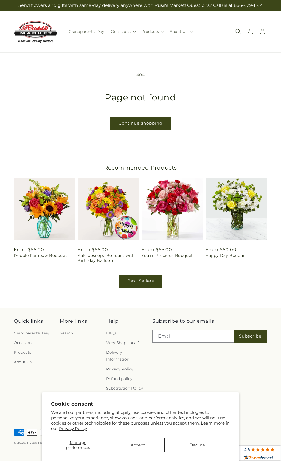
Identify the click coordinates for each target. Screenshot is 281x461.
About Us (23, 361)
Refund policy (119, 378)
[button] (123, 31)
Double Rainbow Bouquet (40, 255)
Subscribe (250, 336)
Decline (197, 445)
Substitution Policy (124, 388)
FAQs (111, 333)
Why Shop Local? (123, 342)
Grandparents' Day (31, 333)
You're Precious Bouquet (167, 255)
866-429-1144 (248, 5)
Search (66, 333)
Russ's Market (38, 443)
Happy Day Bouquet (226, 255)
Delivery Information (117, 356)
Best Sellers (140, 280)
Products (22, 352)
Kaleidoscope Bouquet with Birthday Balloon (106, 258)
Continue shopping (140, 123)
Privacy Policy (73, 428)
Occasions (23, 342)
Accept (138, 445)
